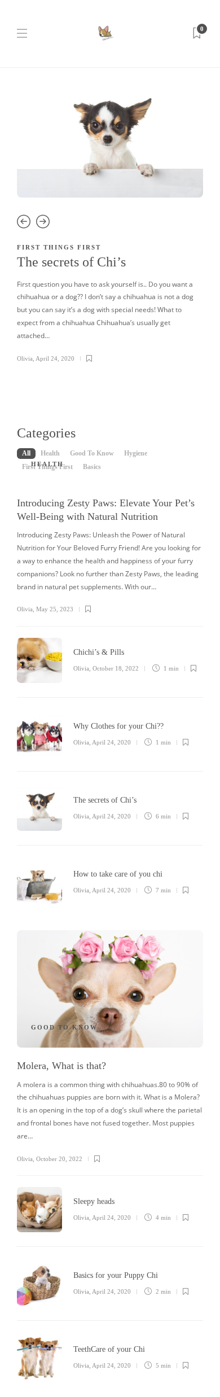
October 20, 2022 (59, 1158)
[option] (110, 224)
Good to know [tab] (92, 453)
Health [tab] (50, 453)
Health (47, 464)
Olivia (25, 358)
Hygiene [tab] (135, 453)
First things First (59, 247)
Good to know (64, 1027)
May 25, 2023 (54, 609)
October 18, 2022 (116, 668)
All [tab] (26, 453)
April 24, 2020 (55, 358)
